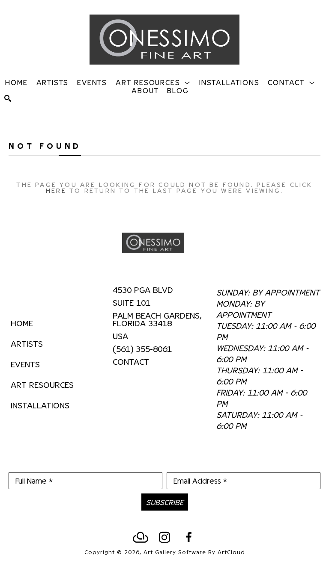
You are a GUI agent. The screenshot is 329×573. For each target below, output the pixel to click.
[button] (153, 82)
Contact (131, 361)
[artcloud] (140, 537)
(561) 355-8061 (142, 349)
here (56, 190)
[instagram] (164, 537)
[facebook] (188, 537)
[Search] (7, 98)
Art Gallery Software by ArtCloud (194, 552)
